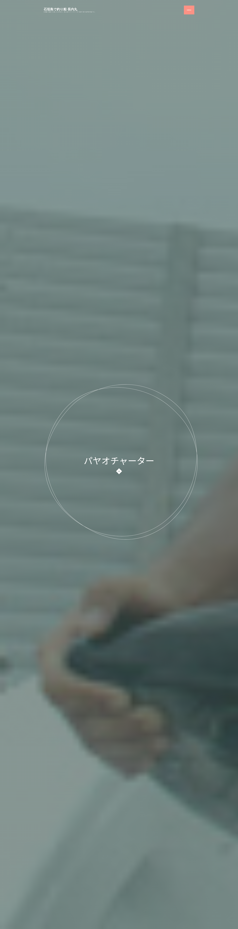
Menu (189, 10)
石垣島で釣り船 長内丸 (60, 9)
